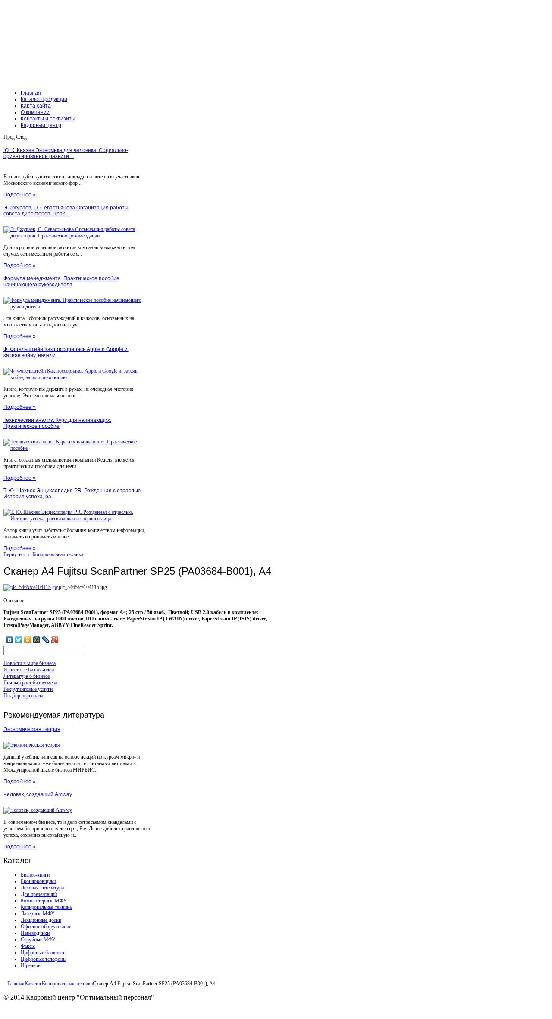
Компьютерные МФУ (44, 901)
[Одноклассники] (27, 640)
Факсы (28, 946)
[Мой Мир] (36, 640)
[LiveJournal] (45, 640)
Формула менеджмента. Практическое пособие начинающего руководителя (61, 281)
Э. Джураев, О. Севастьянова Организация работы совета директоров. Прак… (66, 211)
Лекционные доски (41, 920)
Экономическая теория (31, 729)
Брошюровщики (38, 881)
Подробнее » (19, 195)
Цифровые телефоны (43, 959)
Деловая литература (42, 888)
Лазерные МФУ (38, 914)
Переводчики (35, 933)
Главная (16, 984)
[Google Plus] (55, 640)
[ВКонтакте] (9, 640)
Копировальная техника (46, 907)
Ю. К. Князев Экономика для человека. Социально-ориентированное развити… (65, 153)
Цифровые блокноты (43, 952)
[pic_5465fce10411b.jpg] (31, 587)
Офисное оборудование (46, 927)
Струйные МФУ (38, 940)
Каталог (33, 984)
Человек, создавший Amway (37, 794)
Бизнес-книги (35, 875)
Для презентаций (39, 894)
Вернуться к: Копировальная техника (43, 554)
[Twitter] (18, 640)
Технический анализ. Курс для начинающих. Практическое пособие (57, 423)
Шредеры (31, 965)
